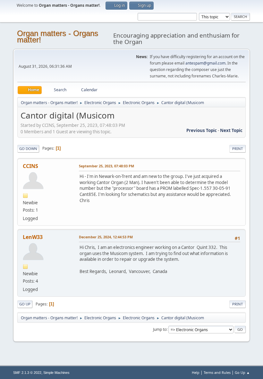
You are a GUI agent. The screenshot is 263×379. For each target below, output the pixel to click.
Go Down (28, 148)
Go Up (24, 304)
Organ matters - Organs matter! (57, 36)
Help (195, 372)
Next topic (231, 130)
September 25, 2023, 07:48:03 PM (106, 165)
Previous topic (201, 130)
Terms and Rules (217, 372)
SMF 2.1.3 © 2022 (27, 373)
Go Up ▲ (242, 372)
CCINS (30, 166)
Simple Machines (56, 373)
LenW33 (33, 237)
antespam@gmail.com (205, 63)
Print (237, 148)
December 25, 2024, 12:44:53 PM (106, 236)
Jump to (159, 329)
